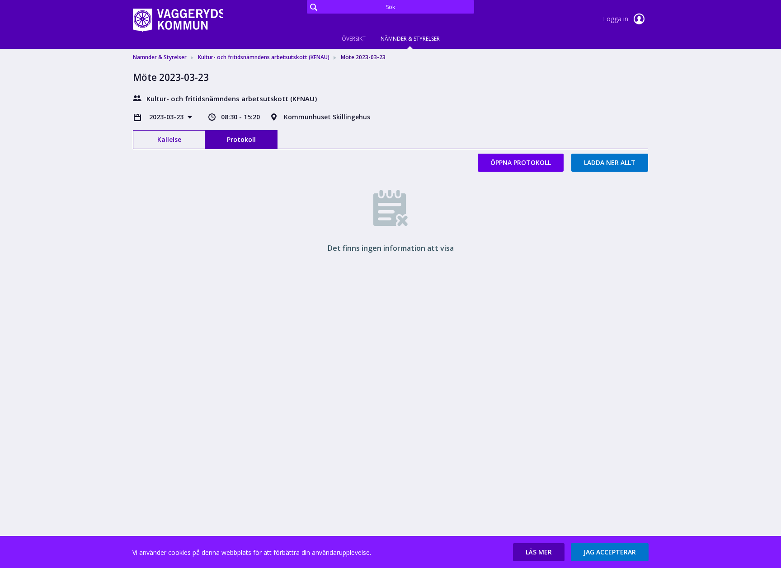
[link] (178, 20)
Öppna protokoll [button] (520, 162)
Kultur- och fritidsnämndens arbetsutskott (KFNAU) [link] (263, 57)
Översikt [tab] (354, 38)
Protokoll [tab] (241, 139)
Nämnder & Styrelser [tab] (410, 38)
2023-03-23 (167, 117)
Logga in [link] (616, 18)
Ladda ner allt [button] (609, 162)
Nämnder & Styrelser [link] (160, 57)
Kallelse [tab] (169, 139)
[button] (539, 552)
